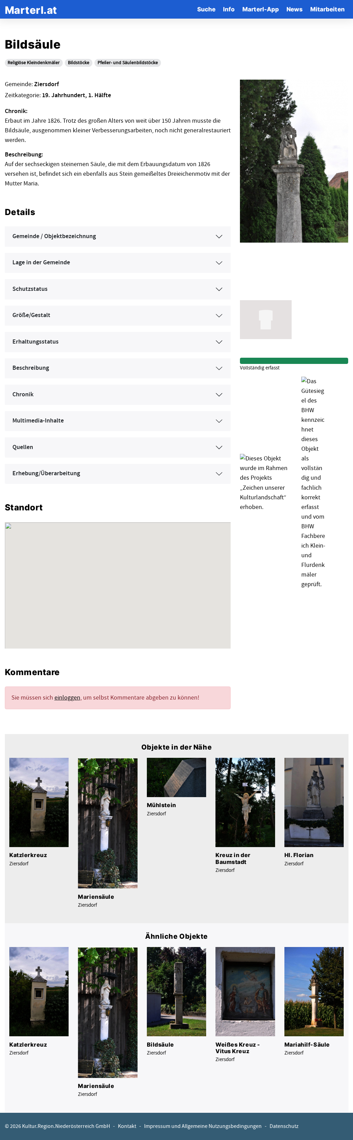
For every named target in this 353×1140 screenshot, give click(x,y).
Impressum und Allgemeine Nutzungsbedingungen (203, 1126)
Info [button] (229, 9)
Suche (206, 9)
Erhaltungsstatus (35, 342)
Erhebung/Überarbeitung (46, 473)
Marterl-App (260, 9)
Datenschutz (284, 1126)
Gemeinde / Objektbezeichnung (54, 236)
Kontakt (127, 1126)
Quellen (22, 447)
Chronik (22, 394)
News (294, 9)
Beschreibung (30, 368)
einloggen (67, 698)
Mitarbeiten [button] (327, 9)
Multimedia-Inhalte (38, 421)
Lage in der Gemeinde (41, 262)
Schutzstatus (30, 289)
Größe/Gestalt (31, 315)
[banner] (31, 9)
